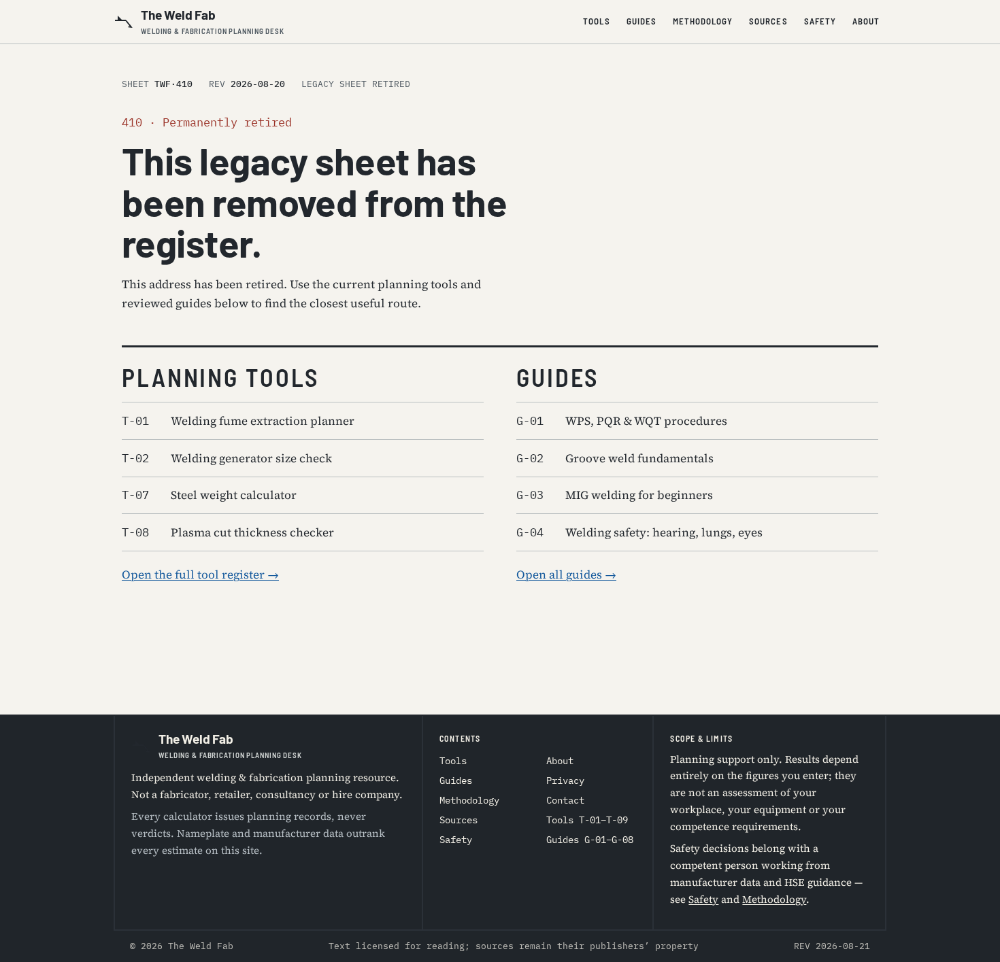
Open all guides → (566, 574)
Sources (768, 21)
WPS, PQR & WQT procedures (621, 421)
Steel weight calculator (209, 495)
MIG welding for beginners (614, 495)
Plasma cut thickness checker (228, 532)
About (866, 21)
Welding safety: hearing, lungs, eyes (639, 532)
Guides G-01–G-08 (589, 840)
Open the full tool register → (200, 574)
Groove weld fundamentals (615, 458)
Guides (641, 21)
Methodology (703, 21)
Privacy (565, 780)
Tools (596, 21)
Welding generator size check (227, 458)
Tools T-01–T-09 (587, 820)
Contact (565, 800)
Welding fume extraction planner (238, 421)
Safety (820, 21)
